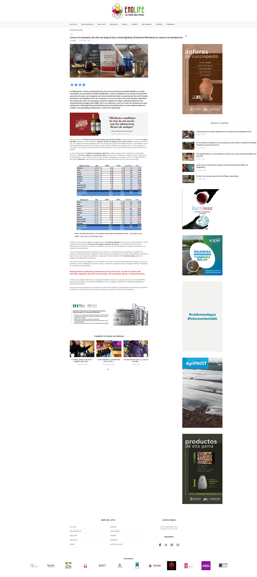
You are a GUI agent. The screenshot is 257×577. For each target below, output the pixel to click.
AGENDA (134, 24)
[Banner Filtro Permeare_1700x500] (109, 303)
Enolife (74, 40)
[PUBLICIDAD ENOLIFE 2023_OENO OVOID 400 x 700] (202, 435)
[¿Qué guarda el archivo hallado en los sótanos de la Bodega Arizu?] (188, 135)
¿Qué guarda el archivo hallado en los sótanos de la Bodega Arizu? (223, 132)
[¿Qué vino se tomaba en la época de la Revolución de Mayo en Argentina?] (188, 168)
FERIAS (124, 24)
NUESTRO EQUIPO (76, 30)
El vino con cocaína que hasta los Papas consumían (217, 176)
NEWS (71, 34)
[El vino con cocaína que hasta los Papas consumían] (188, 179)
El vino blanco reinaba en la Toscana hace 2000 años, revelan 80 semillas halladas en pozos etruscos (226, 144)
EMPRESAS (170, 24)
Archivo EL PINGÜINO (220, 123)
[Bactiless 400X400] (202, 190)
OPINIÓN (159, 24)
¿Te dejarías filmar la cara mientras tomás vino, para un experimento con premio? (226, 155)
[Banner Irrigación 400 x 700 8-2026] (202, 283)
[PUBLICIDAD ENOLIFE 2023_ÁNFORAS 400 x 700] (202, 45)
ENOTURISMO (147, 24)
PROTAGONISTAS (87, 24)
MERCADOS (114, 24)
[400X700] (202, 359)
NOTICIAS (73, 24)
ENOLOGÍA (101, 24)
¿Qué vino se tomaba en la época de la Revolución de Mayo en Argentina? (222, 166)
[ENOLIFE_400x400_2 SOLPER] (202, 236)
